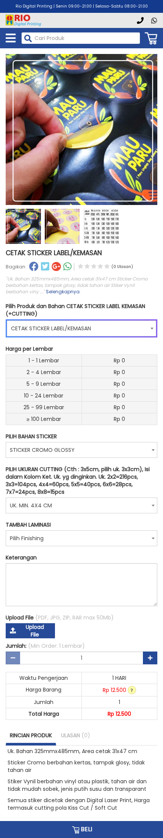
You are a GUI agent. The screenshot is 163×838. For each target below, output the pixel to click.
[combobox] (81, 328)
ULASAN (75, 735)
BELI (85, 829)
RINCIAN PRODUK (31, 735)
